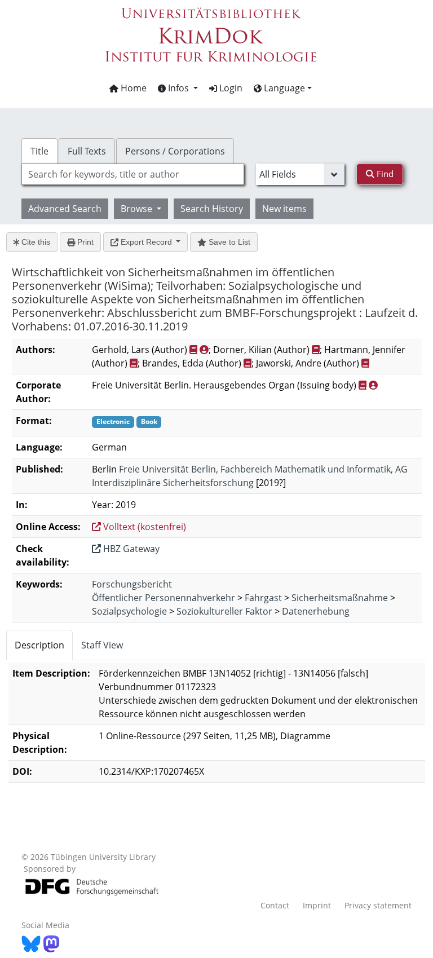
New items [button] (284, 208)
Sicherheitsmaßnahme (339, 597)
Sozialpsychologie (129, 611)
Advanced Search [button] (64, 208)
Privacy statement (378, 905)
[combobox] (132, 174)
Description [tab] (39, 645)
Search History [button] (211, 208)
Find (384, 173)
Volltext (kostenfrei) (143, 526)
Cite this (34, 241)
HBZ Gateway (130, 548)
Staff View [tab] (102, 645)
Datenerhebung (316, 611)
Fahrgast (263, 597)
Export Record (146, 241)
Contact (274, 905)
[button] (178, 88)
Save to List (228, 241)
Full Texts (87, 151)
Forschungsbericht (132, 584)
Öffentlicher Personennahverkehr (163, 597)
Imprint (317, 905)
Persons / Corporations (175, 151)
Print (84, 241)
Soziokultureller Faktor (224, 611)
